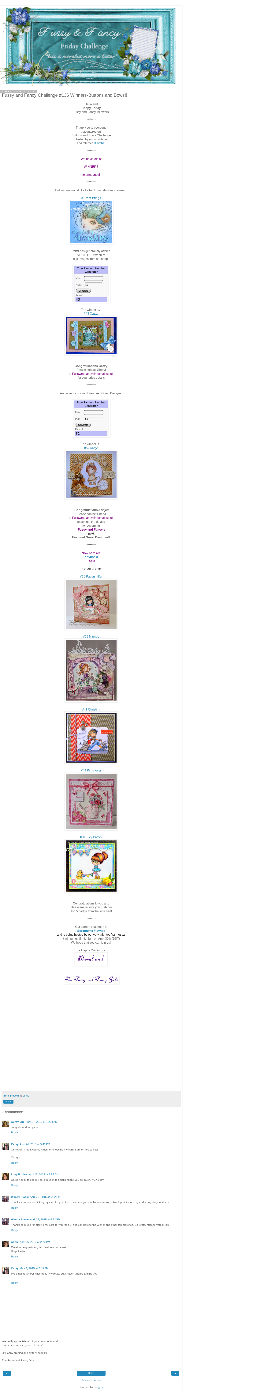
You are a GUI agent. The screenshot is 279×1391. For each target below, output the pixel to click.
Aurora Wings (91, 198)
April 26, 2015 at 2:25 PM (35, 1241)
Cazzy (15, 1144)
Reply (14, 1132)
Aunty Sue (17, 1121)
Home (91, 1373)
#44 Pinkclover (91, 770)
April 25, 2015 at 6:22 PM (45, 1196)
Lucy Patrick (19, 1174)
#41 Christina (91, 709)
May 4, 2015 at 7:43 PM (34, 1268)
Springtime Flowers (91, 930)
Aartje (15, 1241)
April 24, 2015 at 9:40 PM (35, 1144)
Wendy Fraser (20, 1196)
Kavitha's (91, 557)
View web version (91, 1380)
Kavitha (99, 143)
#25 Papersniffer (91, 576)
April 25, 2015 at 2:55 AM (43, 1174)
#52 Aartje (91, 448)
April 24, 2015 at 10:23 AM (42, 1121)
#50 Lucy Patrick (91, 837)
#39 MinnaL (91, 636)
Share (8, 1101)
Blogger (98, 1387)
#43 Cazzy (91, 313)
